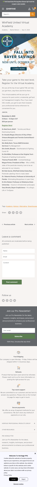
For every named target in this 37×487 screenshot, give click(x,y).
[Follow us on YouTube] (10, 300)
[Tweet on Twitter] (17, 212)
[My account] (29, 9)
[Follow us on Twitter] (3, 300)
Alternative (23, 206)
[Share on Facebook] (9, 212)
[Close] (35, 453)
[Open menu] (3, 9)
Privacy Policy (8, 475)
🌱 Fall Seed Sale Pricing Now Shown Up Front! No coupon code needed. (18, 3)
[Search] (32, 14)
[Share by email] (20, 212)
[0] (33, 9)
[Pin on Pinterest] (13, 212)
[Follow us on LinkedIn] (14, 300)
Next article (29, 224)
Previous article (9, 224)
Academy (5, 30)
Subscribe (18, 336)
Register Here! (7, 125)
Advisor (16, 206)
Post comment (11, 282)
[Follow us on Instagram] (7, 300)
